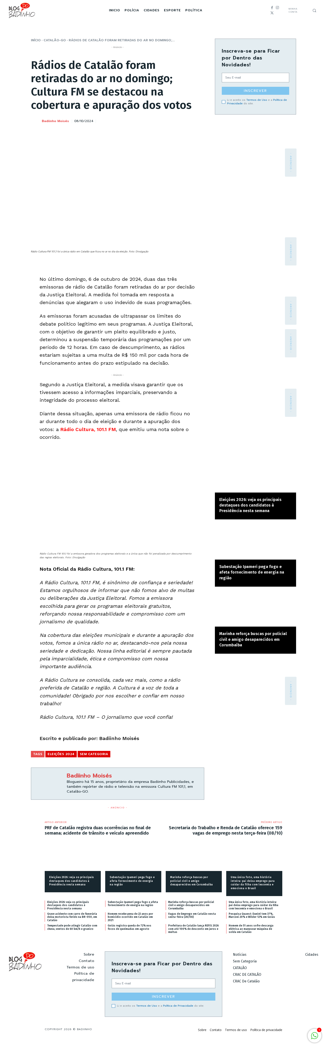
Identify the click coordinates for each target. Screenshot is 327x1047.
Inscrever (255, 90)
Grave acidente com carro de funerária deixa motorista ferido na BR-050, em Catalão (72, 917)
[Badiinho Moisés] (36, 121)
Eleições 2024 (61, 754)
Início (36, 40)
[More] (199, 120)
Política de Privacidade (178, 1006)
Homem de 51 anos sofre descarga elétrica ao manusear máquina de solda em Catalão (251, 929)
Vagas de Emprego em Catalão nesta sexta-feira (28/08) (192, 915)
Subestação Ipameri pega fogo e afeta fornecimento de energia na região (251, 572)
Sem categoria (94, 754)
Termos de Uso (256, 100)
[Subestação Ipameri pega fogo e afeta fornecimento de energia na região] (255, 542)
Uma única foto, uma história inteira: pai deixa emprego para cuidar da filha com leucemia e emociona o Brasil (253, 905)
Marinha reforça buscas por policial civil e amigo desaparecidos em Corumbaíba (253, 639)
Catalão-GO (55, 40)
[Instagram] (277, 7)
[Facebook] (272, 7)
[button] (314, 10)
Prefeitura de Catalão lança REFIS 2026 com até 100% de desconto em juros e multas (193, 929)
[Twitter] (272, 13)
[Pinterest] (178, 120)
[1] (314, 1038)
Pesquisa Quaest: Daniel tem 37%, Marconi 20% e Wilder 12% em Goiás (252, 915)
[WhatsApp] (189, 120)
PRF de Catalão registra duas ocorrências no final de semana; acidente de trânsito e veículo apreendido (98, 830)
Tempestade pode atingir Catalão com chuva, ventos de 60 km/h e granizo (72, 927)
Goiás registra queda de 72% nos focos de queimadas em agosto (129, 927)
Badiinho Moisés (55, 121)
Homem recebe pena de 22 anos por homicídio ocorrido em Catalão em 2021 (130, 917)
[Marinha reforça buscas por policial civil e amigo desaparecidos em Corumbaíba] (255, 609)
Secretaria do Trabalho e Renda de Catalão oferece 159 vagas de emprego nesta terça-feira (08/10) (225, 830)
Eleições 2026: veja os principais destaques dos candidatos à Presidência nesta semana (250, 505)
